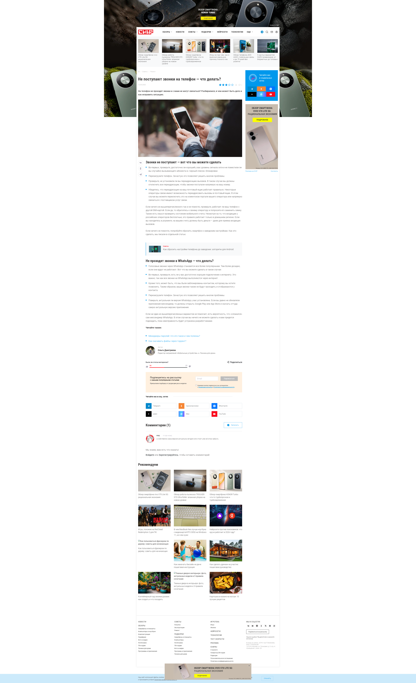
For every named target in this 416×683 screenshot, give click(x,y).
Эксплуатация (179, 627)
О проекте (214, 650)
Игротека (214, 622)
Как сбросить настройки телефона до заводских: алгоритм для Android (198, 249)
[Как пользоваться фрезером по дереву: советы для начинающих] (154, 542)
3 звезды (226, 85)
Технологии (237, 32)
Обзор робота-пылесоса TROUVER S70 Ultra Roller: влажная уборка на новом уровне (172, 59)
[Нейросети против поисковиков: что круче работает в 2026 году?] (226, 515)
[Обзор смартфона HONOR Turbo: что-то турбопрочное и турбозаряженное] (226, 480)
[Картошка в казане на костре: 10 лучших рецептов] (226, 583)
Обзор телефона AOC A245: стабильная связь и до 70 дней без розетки (243, 58)
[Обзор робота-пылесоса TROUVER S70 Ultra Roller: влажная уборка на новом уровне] (190, 480)
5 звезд (232, 85)
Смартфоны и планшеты (146, 628)
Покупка (177, 625)
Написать (235, 425)
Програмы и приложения (183, 651)
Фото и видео (143, 640)
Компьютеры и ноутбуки (147, 631)
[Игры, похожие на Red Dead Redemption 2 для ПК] (154, 515)
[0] (190, 366)
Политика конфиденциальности (221, 661)
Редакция (213, 655)
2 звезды (223, 85)
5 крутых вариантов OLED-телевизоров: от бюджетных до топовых (267, 57)
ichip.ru (213, 647)
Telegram (156, 406)
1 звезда (220, 85)
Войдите (150, 455)
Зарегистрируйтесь (168, 455)
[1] (147, 366)
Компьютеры (179, 640)
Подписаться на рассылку (257, 632)
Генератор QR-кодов (217, 653)
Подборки (206, 32)
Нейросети (222, 32)
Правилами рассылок (205, 387)
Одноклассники (192, 406)
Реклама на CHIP (251, 171)
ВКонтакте (223, 406)
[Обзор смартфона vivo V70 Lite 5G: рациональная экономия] (154, 480)
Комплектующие (144, 634)
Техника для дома (144, 648)
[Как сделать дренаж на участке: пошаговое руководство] (226, 550)
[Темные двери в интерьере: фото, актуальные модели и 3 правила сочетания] (190, 576)
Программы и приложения (147, 651)
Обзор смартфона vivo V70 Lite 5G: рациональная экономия (147, 58)
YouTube (222, 414)
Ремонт (177, 630)
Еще (249, 32)
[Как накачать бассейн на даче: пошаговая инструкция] (190, 550)
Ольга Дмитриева (167, 350)
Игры (212, 625)
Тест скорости (217, 639)
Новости (180, 32)
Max (187, 414)
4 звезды (229, 85)
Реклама (214, 643)
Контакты (274, 171)
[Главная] (139, 71)
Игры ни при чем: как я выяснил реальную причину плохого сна (219, 57)
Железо (213, 627)
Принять (267, 678)
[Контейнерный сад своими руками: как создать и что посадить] (154, 583)
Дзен (155, 414)
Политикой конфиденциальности (224, 387)
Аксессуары (142, 643)
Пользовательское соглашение (221, 658)
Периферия (142, 637)
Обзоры (166, 32)
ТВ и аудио (142, 645)
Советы (191, 32)
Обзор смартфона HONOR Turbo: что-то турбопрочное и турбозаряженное (195, 58)
